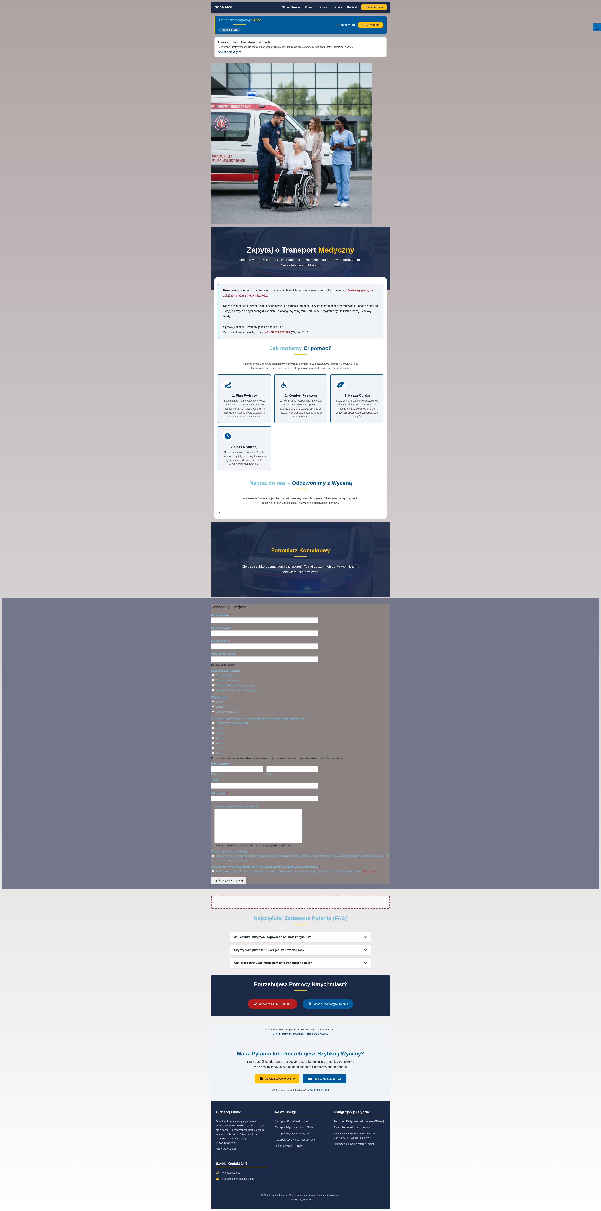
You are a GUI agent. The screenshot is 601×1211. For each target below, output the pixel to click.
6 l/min (219, 753)
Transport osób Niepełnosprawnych (235, 685)
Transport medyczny (227, 680)
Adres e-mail (219, 793)
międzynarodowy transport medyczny (236, 690)
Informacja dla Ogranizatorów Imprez (354, 1144)
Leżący (219, 701)
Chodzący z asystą (226, 711)
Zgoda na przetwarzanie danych (231, 851)
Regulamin (368, 871)
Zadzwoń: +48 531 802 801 (274, 1004)
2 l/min (219, 733)
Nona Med (223, 7)
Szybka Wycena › (370, 25)
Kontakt (352, 7)
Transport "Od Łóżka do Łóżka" (292, 1121)
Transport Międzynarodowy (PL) (292, 1133)
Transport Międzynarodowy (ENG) (294, 1127)
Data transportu (221, 641)
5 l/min (219, 748)
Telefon (215, 780)
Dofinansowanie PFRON (289, 1145)
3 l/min (219, 738)
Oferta (321, 7)
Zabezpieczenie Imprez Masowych (353, 1127)
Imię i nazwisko (221, 764)
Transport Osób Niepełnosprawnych (295, 1139)
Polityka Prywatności (293, 1033)
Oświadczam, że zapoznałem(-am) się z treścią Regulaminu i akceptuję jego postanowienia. (265, 867)
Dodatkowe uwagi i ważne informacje (236, 806)
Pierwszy (215, 774)
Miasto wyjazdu (221, 615)
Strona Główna (291, 7)
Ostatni (269, 774)
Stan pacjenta (219, 697)
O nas (308, 7)
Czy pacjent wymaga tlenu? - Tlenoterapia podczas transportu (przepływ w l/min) (258, 718)
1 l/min (219, 728)
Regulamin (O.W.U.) (318, 1033)
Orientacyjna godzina (224, 654)
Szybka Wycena (374, 7)
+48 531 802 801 (279, 332)
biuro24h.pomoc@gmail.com (238, 1179)
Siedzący (221, 706)
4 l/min (219, 743)
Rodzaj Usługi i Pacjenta (225, 671)
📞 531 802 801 (345, 25)
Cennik (337, 7)
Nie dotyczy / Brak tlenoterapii (232, 723)
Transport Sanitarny (226, 675)
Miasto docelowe (222, 628)
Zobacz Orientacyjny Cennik (330, 1004)
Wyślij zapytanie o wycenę (228, 880)
